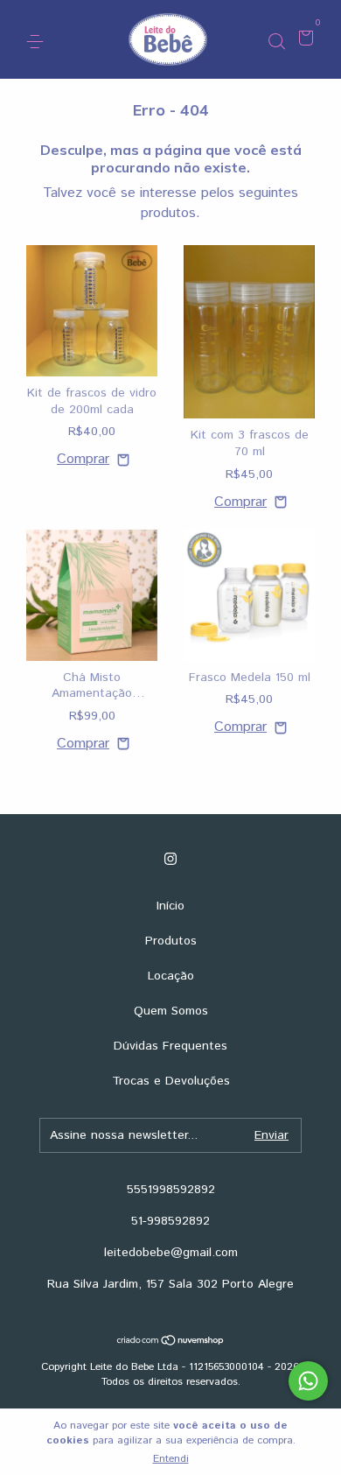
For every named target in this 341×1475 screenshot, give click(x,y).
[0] (303, 40)
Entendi (171, 1458)
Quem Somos (171, 1011)
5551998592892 (171, 1189)
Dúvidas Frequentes (170, 1046)
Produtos (171, 941)
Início (170, 906)
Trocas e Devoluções (171, 1081)
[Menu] (38, 40)
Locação (171, 976)
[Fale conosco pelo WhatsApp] (308, 1381)
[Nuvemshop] (171, 1342)
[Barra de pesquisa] (276, 40)
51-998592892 (170, 1221)
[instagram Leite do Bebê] (170, 859)
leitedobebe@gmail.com (171, 1252)
